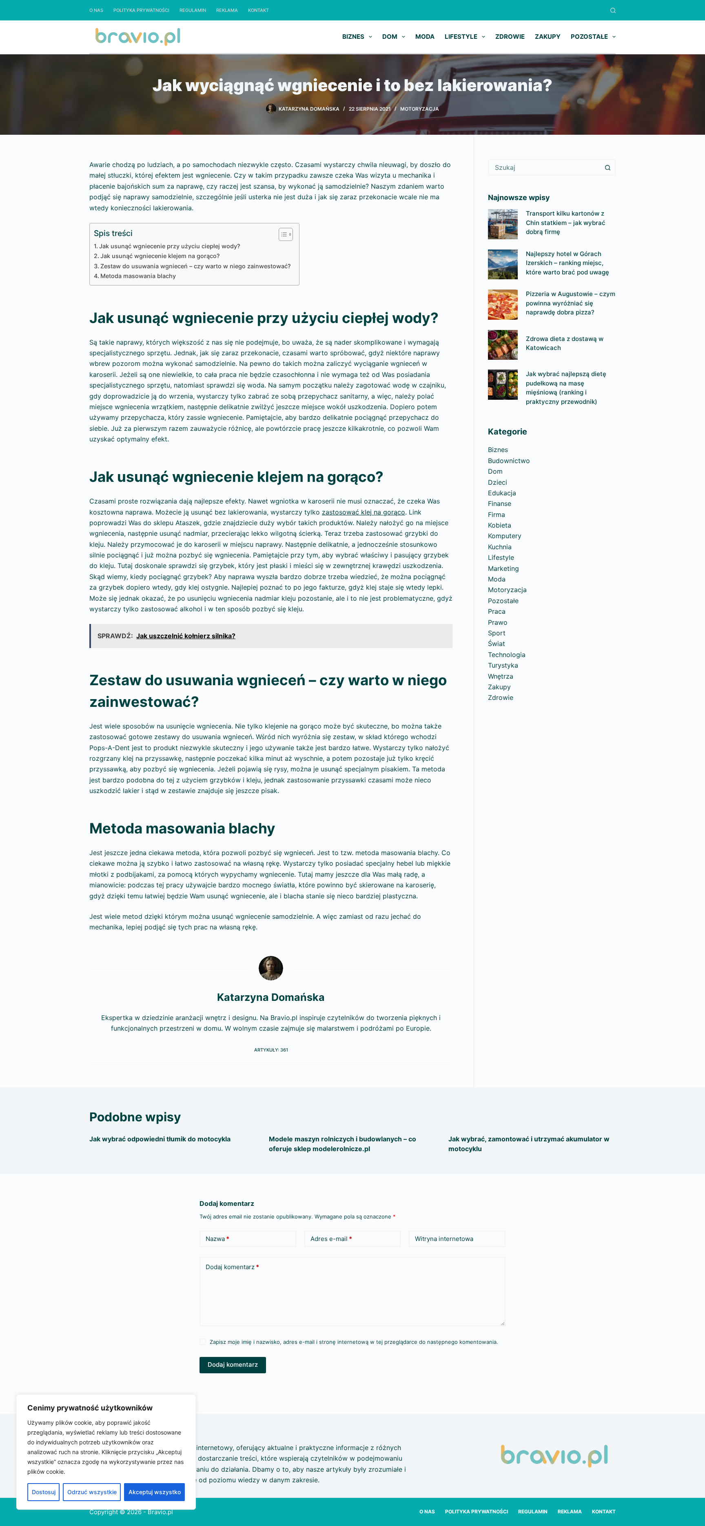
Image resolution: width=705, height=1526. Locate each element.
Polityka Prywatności (141, 10)
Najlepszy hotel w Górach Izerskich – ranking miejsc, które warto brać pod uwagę (567, 263)
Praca (496, 611)
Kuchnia (500, 547)
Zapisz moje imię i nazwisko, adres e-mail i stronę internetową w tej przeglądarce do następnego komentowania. (354, 1342)
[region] (106, 1452)
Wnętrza (500, 676)
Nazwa (217, 1239)
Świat (496, 643)
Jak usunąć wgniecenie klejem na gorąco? (160, 255)
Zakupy (548, 36)
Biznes (353, 36)
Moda (425, 36)
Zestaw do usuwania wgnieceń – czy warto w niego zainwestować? (195, 266)
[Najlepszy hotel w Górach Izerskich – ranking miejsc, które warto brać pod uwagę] (503, 264)
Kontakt (258, 10)
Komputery (504, 536)
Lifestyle (461, 36)
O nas (96, 10)
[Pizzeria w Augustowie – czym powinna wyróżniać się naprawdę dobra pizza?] (503, 304)
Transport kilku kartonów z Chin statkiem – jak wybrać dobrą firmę (565, 222)
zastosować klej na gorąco (363, 512)
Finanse (499, 503)
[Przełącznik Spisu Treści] (282, 234)
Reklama (227, 10)
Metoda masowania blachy (138, 275)
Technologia (506, 654)
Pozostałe (589, 36)
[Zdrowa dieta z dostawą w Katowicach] (503, 345)
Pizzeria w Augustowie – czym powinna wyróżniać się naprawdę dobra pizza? (570, 303)
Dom (389, 36)
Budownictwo (509, 461)
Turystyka (503, 665)
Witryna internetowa (444, 1239)
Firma (496, 514)
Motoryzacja (419, 109)
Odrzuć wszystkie (92, 1491)
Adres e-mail (331, 1239)
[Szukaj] (613, 10)
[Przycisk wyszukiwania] (607, 167)
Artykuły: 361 (271, 1050)
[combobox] (544, 167)
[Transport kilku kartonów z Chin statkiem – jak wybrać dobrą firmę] (503, 224)
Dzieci (497, 482)
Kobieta (499, 525)
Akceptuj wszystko (155, 1491)
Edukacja (502, 493)
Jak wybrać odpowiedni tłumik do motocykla (160, 1139)
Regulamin (193, 10)
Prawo (498, 622)
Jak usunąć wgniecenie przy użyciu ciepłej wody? (169, 246)
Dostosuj (43, 1491)
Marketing (503, 568)
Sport (496, 633)
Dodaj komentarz (232, 1267)
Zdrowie (510, 36)
